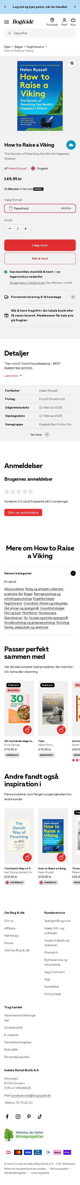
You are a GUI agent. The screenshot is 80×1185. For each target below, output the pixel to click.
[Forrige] (5, 7)
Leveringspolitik (40, 1172)
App (47, 979)
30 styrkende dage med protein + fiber (19, 741)
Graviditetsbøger (52, 608)
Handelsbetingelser (18, 1042)
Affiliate (9, 928)
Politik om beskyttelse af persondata (25, 1168)
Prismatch (51, 952)
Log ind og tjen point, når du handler (40, 7)
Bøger (19, 46)
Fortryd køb (52, 994)
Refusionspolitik (59, 1168)
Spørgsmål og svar (57, 921)
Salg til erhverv (54, 972)
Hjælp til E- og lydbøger (54, 930)
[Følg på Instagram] (18, 1116)
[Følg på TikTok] (40, 1116)
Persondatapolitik (16, 1057)
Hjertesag (11, 935)
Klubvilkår (11, 1049)
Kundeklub (51, 986)
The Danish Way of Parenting (19, 868)
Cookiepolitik (13, 1027)
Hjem (7, 46)
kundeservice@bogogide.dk (31, 1095)
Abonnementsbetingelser (19, 1017)
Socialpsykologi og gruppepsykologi (29, 622)
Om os (8, 921)
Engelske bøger (44, 598)
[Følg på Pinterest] (29, 1116)
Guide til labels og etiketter (56, 942)
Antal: (8, 220)
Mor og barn (12, 613)
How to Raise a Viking (52, 868)
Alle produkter (14, 589)
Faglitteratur (35, 46)
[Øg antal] (25, 228)
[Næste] (75, 7)
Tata (41, 741)
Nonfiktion (30, 613)
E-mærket (11, 1035)
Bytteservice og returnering (55, 962)
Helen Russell (17, 168)
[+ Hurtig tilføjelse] (27, 730)
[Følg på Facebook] (7, 1116)
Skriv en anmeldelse (23, 512)
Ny (26, 618)
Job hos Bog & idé (17, 950)
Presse (8, 943)
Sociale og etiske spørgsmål (48, 618)
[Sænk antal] (9, 228)
